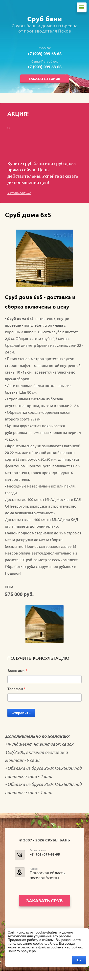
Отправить (21, 713)
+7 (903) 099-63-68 (44, 53)
